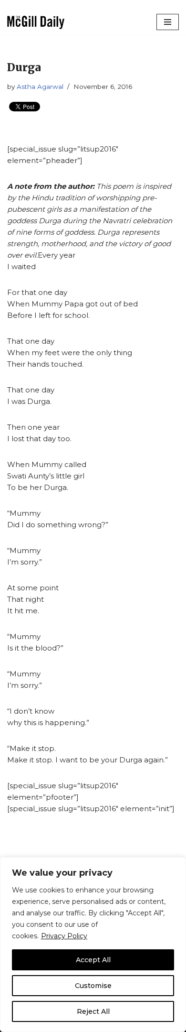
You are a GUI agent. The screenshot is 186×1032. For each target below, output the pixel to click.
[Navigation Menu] (167, 22)
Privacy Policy (64, 936)
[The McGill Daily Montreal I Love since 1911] (35, 22)
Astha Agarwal (40, 86)
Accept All (93, 960)
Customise (93, 985)
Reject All (93, 1011)
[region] (93, 944)
